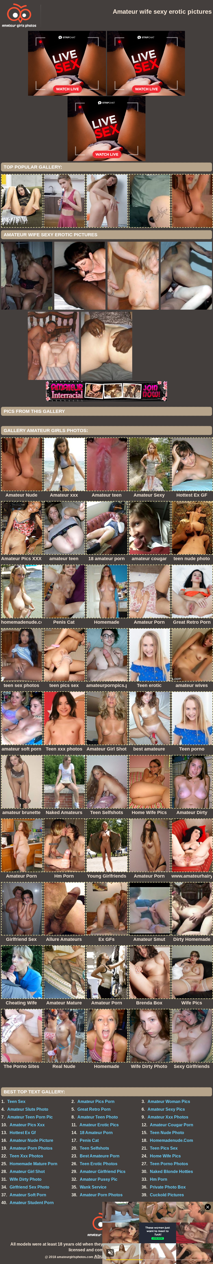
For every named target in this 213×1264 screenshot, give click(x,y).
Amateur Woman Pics (169, 1101)
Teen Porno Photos (169, 1164)
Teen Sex (16, 1101)
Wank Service (93, 1187)
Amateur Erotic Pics (99, 1125)
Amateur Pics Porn (96, 1101)
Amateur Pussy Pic (98, 1179)
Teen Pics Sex (164, 1148)
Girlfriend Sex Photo (29, 1187)
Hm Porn (158, 1179)
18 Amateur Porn (96, 1132)
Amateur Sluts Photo (27, 1109)
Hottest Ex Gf (23, 1132)
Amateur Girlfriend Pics (102, 1171)
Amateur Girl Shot (27, 1171)
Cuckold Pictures (167, 1195)
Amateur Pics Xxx (27, 1125)
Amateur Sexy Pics (166, 1109)
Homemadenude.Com (171, 1140)
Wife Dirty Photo (26, 1179)
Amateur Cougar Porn (171, 1125)
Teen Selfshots (94, 1148)
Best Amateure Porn (99, 1156)
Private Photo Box (168, 1187)
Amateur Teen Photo (97, 1117)
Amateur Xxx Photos (168, 1117)
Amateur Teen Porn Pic (30, 1117)
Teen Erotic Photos (98, 1164)
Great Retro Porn (94, 1109)
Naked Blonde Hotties (171, 1171)
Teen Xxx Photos (26, 1156)
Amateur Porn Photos (31, 1148)
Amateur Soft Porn (28, 1195)
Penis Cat (89, 1140)
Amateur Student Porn (32, 1202)
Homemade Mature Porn (33, 1164)
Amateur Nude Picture (31, 1140)
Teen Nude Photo (167, 1132)
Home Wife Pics (165, 1156)
